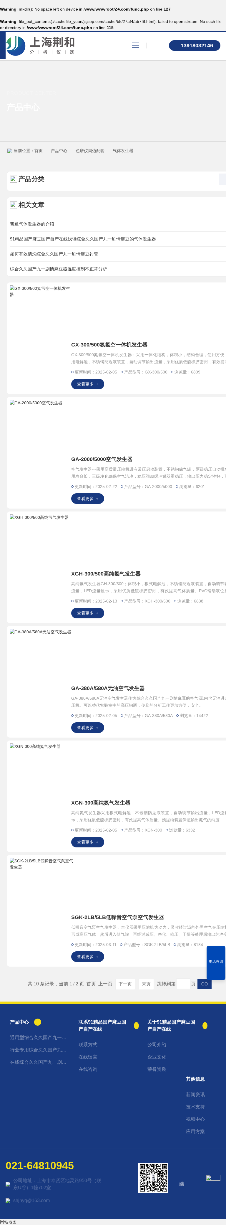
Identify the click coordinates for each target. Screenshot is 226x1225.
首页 (38, 150)
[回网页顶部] (216, 974)
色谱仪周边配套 (90, 150)
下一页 (125, 983)
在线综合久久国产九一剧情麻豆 (40, 1062)
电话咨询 (216, 962)
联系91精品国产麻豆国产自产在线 (102, 1025)
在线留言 (88, 1056)
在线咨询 (88, 1069)
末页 (146, 983)
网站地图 (8, 1221)
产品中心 (59, 150)
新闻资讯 (195, 1094)
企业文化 (156, 1056)
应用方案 (195, 1131)
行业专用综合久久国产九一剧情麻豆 (40, 1049)
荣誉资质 (156, 1069)
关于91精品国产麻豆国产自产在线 (171, 1025)
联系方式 (88, 1044)
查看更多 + (87, 384)
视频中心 (195, 1119)
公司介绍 (156, 1044)
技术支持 (195, 1106)
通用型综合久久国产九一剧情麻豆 (40, 1037)
